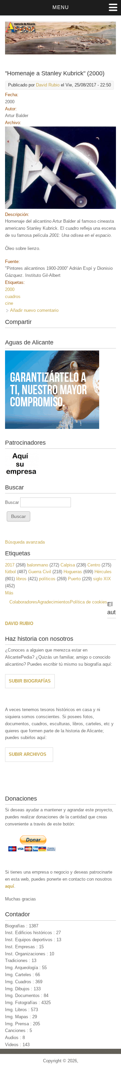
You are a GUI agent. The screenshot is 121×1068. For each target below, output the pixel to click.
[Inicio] (60, 53)
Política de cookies (88, 601)
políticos (47, 578)
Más (9, 592)
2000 (9, 289)
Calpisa (68, 564)
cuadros (13, 296)
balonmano (37, 564)
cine (9, 303)
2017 (9, 564)
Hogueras (73, 571)
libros (21, 578)
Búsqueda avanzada (25, 542)
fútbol (10, 571)
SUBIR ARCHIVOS (27, 754)
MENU (60, 7)
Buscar (12, 502)
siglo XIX (102, 578)
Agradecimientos (53, 601)
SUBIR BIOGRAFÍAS (30, 681)
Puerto (74, 578)
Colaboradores (23, 601)
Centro (93, 564)
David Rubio (47, 84)
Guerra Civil (39, 571)
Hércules (103, 571)
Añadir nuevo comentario (34, 310)
